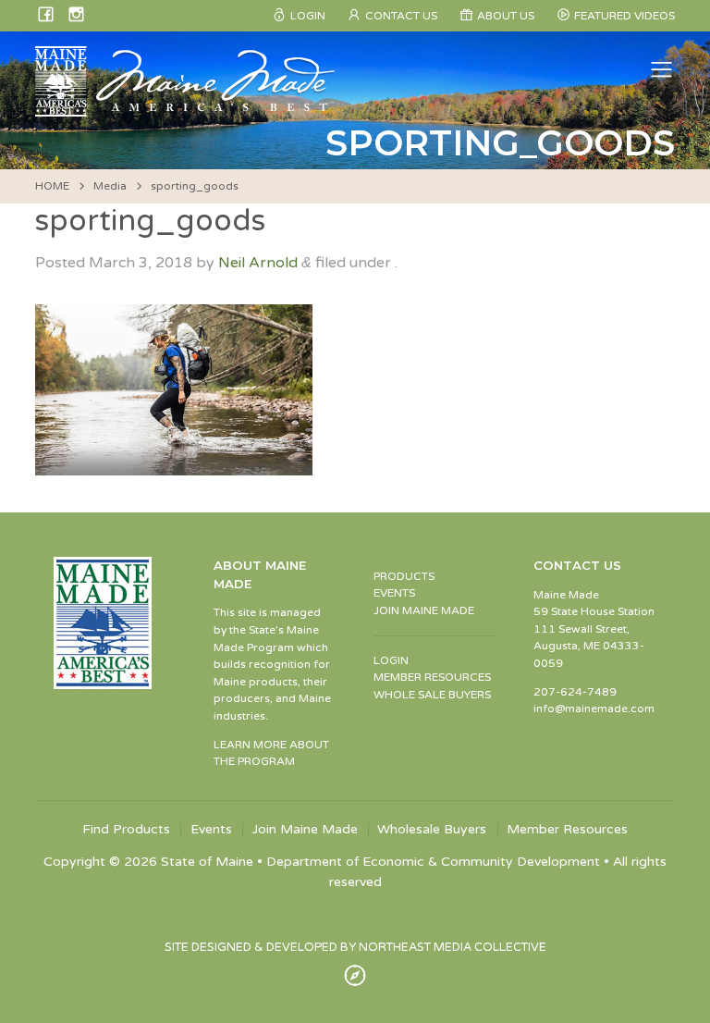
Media (110, 185)
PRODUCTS (404, 576)
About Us (505, 15)
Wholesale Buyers (431, 829)
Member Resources (567, 829)
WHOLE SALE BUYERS (432, 694)
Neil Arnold (258, 262)
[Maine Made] (186, 107)
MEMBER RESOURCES (432, 677)
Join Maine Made (305, 829)
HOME (52, 185)
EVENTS (394, 592)
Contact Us (401, 15)
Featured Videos (624, 15)
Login (307, 15)
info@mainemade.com (594, 708)
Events (211, 829)
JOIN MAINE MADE (423, 610)
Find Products (126, 829)
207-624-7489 (575, 691)
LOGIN (391, 660)
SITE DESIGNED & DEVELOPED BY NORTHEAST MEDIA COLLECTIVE (355, 947)
